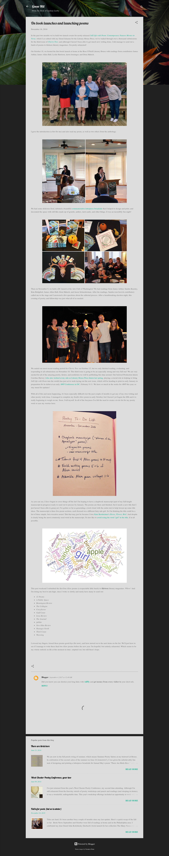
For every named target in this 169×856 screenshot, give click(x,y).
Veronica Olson (89, 849)
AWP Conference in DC (70, 384)
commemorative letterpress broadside (87, 208)
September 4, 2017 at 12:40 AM (61, 677)
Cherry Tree (53, 41)
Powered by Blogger (86, 843)
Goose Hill (38, 6)
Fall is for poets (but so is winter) (46, 808)
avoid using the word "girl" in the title (112, 517)
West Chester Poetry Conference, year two (51, 777)
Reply (45, 685)
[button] (136, 23)
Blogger (45, 677)
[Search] (141, 7)
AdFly (87, 681)
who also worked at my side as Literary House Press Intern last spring (74, 378)
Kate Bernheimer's (110, 514)
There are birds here (40, 746)
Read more (132, 769)
